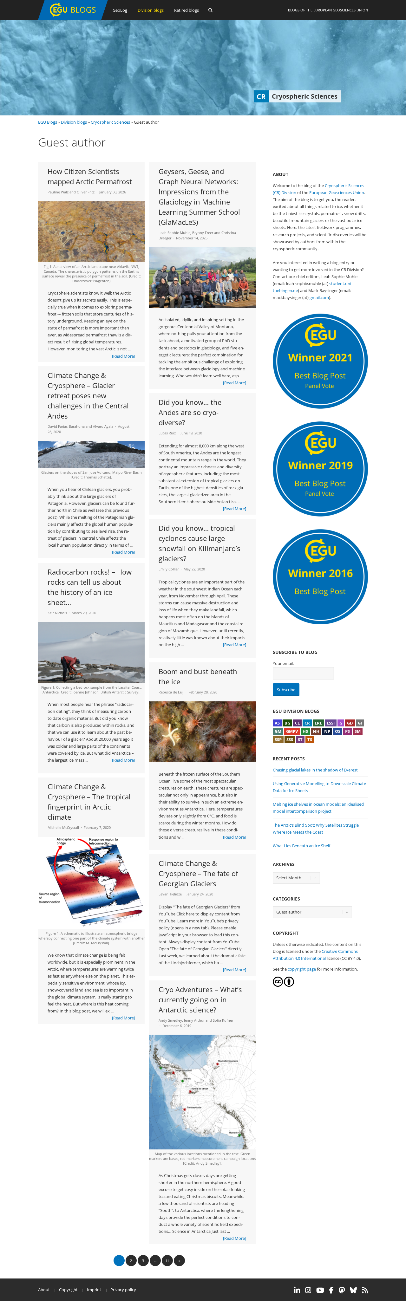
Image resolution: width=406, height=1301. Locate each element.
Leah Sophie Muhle (174, 232)
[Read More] (123, 356)
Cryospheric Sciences (110, 122)
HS (305, 731)
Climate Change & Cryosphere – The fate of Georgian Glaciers (198, 873)
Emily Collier (169, 569)
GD (350, 723)
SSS (289, 739)
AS (277, 723)
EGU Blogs (47, 122)
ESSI (331, 723)
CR (307, 723)
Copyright (68, 1289)
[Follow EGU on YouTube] (320, 1290)
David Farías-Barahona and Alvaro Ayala (80, 426)
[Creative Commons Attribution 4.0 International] (278, 985)
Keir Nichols (57, 612)
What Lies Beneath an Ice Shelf (301, 846)
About (44, 1289)
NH (316, 731)
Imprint (94, 1289)
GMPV (292, 731)
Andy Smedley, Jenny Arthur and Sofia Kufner (196, 1020)
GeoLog (120, 10)
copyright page (302, 969)
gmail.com (319, 297)
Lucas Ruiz (167, 433)
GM (278, 731)
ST (300, 739)
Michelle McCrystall (63, 827)
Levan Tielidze (170, 894)
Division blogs (151, 10)
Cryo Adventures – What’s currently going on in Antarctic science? (200, 999)
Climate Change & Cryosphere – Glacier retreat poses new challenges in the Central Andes (88, 395)
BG (287, 723)
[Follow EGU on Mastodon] (342, 1290)
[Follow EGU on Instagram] (308, 1290)
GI (360, 723)
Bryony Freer (202, 232)
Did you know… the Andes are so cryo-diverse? (190, 412)
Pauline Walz (58, 192)
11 (167, 1260)
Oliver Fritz (86, 192)
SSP (278, 739)
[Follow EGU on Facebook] (331, 1290)
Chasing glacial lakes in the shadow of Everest (315, 770)
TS (309, 739)
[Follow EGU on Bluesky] (353, 1290)
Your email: (283, 663)
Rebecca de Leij (171, 692)
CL (297, 723)
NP (327, 731)
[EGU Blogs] (73, 18)
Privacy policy (123, 1289)
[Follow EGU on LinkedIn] (297, 1290)
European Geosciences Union (340, 10)
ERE (318, 723)
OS (337, 731)
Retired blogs (186, 10)
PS (347, 731)
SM (358, 731)
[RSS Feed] (365, 1290)
